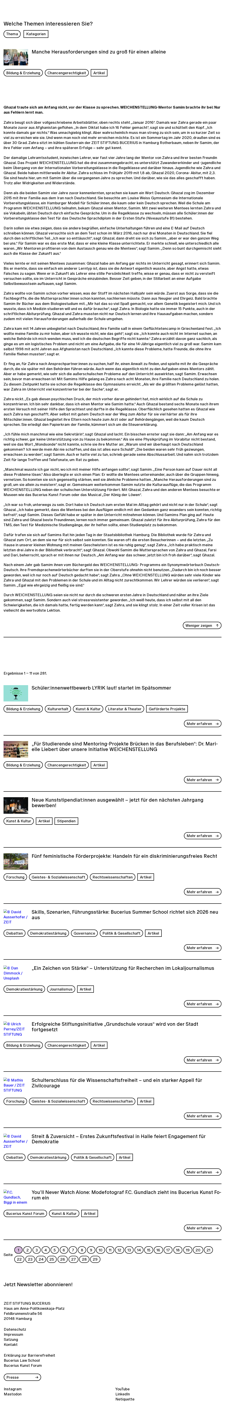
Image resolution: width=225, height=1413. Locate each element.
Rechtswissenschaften (113, 877)
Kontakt (11, 1344)
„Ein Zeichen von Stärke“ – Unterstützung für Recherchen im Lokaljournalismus (123, 968)
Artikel (99, 73)
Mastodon (13, 1393)
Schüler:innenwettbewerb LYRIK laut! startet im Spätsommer (101, 688)
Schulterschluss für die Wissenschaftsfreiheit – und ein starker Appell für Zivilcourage (117, 1083)
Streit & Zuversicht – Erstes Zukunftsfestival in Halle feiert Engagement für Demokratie (118, 1139)
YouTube (122, 1388)
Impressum (13, 1334)
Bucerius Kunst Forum (25, 1213)
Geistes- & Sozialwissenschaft (58, 877)
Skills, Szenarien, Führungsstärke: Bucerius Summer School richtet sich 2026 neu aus (125, 915)
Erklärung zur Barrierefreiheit (29, 1355)
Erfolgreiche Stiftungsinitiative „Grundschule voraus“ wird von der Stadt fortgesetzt (115, 1027)
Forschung (15, 877)
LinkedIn (122, 1393)
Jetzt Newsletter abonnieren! (38, 1284)
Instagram (13, 1388)
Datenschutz (15, 1329)
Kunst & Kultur (88, 709)
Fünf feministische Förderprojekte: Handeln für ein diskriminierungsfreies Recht (124, 856)
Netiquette (124, 1399)
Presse (12, 1377)
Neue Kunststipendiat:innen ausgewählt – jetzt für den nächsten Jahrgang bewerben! (117, 803)
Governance (84, 933)
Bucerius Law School (22, 1360)
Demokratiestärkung (48, 933)
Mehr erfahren (199, 723)
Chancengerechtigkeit (66, 73)
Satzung (11, 1339)
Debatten (14, 933)
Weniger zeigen (198, 625)
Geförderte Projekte (167, 709)
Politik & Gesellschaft (121, 933)
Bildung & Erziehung (23, 73)
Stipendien (66, 821)
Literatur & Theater (125, 709)
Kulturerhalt (57, 709)
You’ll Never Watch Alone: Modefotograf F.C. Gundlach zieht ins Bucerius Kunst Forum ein (126, 1195)
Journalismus (61, 989)
